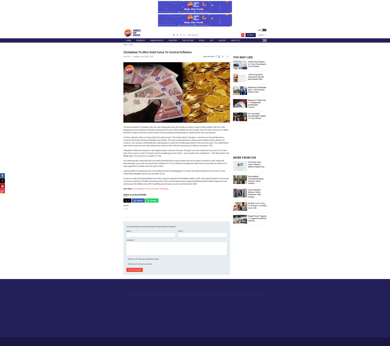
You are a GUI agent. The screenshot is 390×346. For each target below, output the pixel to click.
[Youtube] (184, 35)
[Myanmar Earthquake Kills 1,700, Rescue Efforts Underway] (240, 90)
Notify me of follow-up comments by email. (143, 259)
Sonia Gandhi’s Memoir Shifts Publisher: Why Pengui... (254, 193)
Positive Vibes (130, 318)
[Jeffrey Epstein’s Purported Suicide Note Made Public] (240, 78)
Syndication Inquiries (251, 315)
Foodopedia (202, 300)
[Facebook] (177, 35)
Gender (221, 307)
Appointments (190, 310)
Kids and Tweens (224, 325)
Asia (164, 305)
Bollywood (179, 302)
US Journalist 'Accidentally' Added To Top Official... (257, 115)
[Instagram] (181, 35)
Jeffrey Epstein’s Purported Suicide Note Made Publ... (256, 76)
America (165, 302)
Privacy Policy (167, 340)
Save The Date (237, 302)
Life (218, 300)
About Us (140, 340)
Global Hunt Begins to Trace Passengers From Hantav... (257, 64)
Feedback (158, 340)
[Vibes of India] (132, 33)
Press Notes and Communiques (255, 305)
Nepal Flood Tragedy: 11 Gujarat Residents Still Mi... (257, 218)
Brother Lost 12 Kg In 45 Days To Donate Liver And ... (257, 205)
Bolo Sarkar (189, 307)
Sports (221, 328)
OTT (177, 307)
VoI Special (129, 315)
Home (125, 44)
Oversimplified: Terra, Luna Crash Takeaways (151, 189)
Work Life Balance (225, 320)
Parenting (222, 313)
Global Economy (145, 307)
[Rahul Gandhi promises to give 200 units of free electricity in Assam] (240, 166)
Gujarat (127, 310)
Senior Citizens (224, 315)
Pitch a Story (248, 310)
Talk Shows (236, 305)
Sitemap (177, 340)
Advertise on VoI (250, 302)
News (131, 44)
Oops (246, 313)
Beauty (221, 330)
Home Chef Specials (206, 302)
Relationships (223, 310)
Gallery (233, 300)
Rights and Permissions (252, 320)
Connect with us (255, 289)
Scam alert (248, 307)
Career (132, 340)
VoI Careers (248, 318)
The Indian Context (131, 307)
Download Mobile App (255, 342)
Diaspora (164, 300)
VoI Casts (236, 310)
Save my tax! (144, 313)
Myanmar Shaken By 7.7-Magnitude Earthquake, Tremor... (257, 103)
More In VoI (246, 300)
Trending (128, 302)
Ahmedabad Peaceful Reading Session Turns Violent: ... (255, 179)
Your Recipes (204, 307)
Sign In (251, 35)
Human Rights (156, 300)
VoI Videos (236, 307)
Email (180, 231)
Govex (185, 300)
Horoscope (222, 302)
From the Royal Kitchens (208, 305)
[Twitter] (174, 35)
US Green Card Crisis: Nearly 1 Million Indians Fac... (257, 164)
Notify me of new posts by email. (140, 264)
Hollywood (179, 305)
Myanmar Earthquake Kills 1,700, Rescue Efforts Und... (257, 89)
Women (221, 305)
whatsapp (153, 200)
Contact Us (148, 340)
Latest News (129, 305)
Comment (130, 240)
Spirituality (222, 333)
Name (129, 231)
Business (141, 300)
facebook (140, 200)
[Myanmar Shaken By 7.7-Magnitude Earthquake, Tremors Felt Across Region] (240, 103)
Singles (221, 318)
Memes (235, 313)
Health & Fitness (224, 323)
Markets (142, 310)
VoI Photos (236, 315)
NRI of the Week (168, 307)
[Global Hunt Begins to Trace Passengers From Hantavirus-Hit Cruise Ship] (240, 65)
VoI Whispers (189, 305)
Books (178, 310)
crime (127, 313)
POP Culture (178, 300)
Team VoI (127, 57)
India (141, 302)
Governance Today (191, 302)
